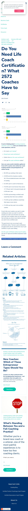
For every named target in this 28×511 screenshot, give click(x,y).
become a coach (5, 41)
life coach (13, 351)
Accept (19, 10)
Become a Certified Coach (7, 42)
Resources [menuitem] (3, 32)
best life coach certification (17, 157)
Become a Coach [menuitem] (5, 20)
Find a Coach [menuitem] (4, 28)
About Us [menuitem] (3, 16)
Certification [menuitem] (4, 24)
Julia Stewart (4, 98)
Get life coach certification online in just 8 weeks (13, 232)
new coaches (20, 355)
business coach (5, 39)
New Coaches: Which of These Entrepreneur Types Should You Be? (13, 365)
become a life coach (16, 39)
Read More (10, 389)
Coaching (18, 351)
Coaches (9, 353)
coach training (12, 151)
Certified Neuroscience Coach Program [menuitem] (14, 495)
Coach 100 (14, 353)
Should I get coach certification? (12, 154)
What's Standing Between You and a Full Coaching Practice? (13, 427)
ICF (12, 41)
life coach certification (6, 44)
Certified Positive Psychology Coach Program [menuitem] (14, 491)
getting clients (10, 419)
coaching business (7, 415)
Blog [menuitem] (2, 9)
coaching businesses (12, 355)
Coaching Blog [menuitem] (14, 487)
